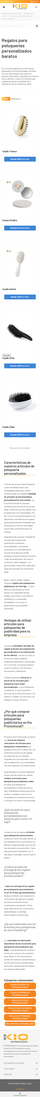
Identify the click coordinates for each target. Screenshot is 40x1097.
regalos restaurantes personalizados (20, 1009)
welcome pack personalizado (20, 1023)
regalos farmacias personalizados (20, 993)
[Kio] (20, 6)
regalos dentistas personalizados (20, 985)
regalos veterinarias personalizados (20, 1017)
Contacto (20, 1089)
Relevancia (16, 99)
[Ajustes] (36, 7)
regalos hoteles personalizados (20, 1001)
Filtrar (5, 99)
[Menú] (4, 7)
